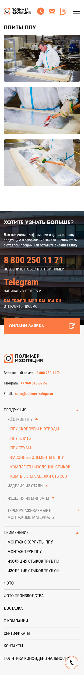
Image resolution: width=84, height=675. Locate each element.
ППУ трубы (20, 447)
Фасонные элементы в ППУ (37, 457)
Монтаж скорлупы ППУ (30, 542)
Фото (9, 583)
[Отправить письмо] (52, 11)
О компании (16, 620)
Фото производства (24, 595)
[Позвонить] (41, 11)
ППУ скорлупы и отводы (34, 428)
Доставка (13, 608)
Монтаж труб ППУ (24, 551)
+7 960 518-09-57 (34, 383)
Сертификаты (17, 633)
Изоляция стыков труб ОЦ (33, 570)
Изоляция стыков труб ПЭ (33, 561)
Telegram (21, 282)
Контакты (13, 645)
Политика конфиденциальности (36, 658)
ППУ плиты (21, 438)
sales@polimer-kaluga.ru (32, 301)
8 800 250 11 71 (33, 260)
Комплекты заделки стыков (38, 476)
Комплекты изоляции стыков (40, 466)
